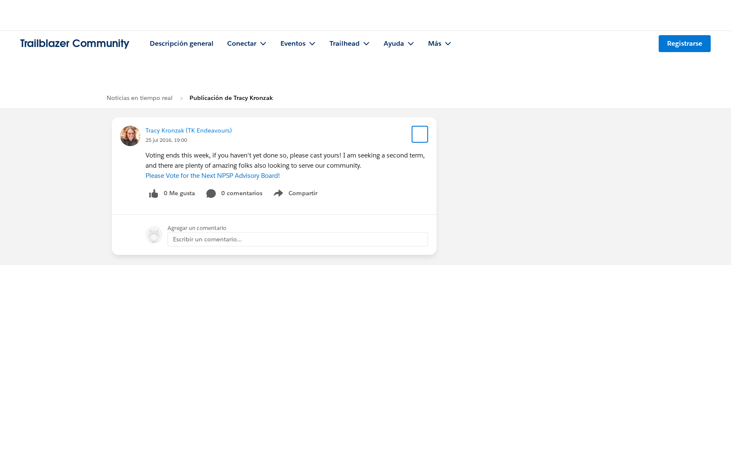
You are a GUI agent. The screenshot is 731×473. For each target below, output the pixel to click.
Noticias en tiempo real (140, 98)
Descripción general (182, 43)
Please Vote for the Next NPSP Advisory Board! (213, 175)
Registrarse (684, 43)
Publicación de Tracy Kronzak (231, 98)
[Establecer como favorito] (420, 134)
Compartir (300, 194)
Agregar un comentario (197, 228)
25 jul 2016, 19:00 (166, 140)
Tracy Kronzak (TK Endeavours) (189, 130)
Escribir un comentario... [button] (207, 239)
